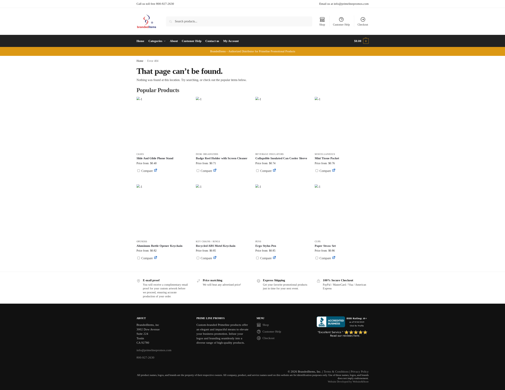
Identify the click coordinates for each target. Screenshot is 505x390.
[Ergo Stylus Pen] (282, 211)
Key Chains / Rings (208, 241)
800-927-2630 (145, 357)
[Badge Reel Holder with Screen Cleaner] (222, 123)
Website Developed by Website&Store (348, 381)
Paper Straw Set (325, 245)
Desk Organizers (207, 154)
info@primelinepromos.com (154, 350)
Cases (140, 154)
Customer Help (341, 24)
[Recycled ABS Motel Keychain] (222, 211)
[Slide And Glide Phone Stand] (163, 123)
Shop (322, 24)
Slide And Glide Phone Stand (155, 158)
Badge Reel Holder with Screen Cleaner (221, 158)
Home (140, 60)
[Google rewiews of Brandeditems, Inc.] (342, 334)
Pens (258, 241)
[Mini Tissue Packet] (341, 123)
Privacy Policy (360, 371)
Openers (142, 241)
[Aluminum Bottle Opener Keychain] (163, 211)
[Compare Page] (156, 171)
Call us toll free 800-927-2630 (155, 3)
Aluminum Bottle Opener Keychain (159, 245)
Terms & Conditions (336, 371)
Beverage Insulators (269, 154)
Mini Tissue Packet (327, 158)
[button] (361, 41)
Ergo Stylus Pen (265, 245)
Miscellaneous (325, 154)
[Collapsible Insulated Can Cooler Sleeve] (282, 123)
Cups (318, 241)
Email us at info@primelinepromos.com (344, 3)
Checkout (363, 24)
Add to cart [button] (163, 178)
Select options (222, 180)
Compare (146, 171)
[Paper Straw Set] (341, 211)
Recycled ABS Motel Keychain (215, 245)
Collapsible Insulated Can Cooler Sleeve (281, 158)
